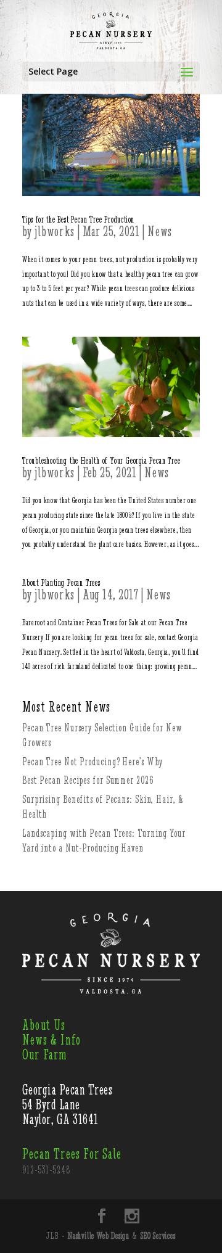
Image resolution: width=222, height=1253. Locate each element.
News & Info (51, 1040)
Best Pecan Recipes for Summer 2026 (88, 780)
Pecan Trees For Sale (71, 1154)
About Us (44, 1025)
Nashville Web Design (99, 1235)
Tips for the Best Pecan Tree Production (78, 219)
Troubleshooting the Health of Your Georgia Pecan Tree (101, 460)
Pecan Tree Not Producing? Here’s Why (92, 761)
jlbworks (55, 231)
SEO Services (158, 1235)
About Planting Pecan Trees (61, 582)
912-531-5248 (46, 1170)
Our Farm (45, 1054)
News (160, 231)
